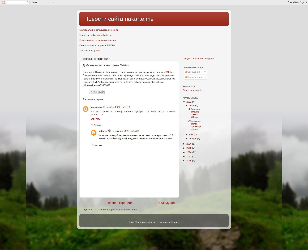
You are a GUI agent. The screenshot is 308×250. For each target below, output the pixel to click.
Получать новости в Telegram (198, 58)
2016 (189, 160)
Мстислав (96, 107)
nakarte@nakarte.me (101, 35)
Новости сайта (104, 19)
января (193, 138)
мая (191, 134)
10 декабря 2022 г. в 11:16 (116, 107)
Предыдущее (166, 202)
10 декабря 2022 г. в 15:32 (125, 131)
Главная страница (120, 202)
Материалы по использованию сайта (98, 30)
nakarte (102, 131)
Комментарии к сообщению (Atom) (119, 209)
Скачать (83, 45)
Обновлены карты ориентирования (194, 125)
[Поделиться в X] (96, 92)
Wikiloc (169, 72)
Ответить (95, 119)
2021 (189, 102)
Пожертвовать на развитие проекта (97, 40)
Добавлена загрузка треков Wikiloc (194, 113)
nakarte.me (139, 19)
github (97, 50)
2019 (189, 148)
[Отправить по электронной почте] (90, 92)
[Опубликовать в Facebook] (100, 92)
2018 (189, 152)
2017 (189, 156)
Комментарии (194, 77)
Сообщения (193, 72)
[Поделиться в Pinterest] (103, 92)
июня (192, 105)
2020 (189, 144)
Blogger (175, 222)
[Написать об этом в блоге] (93, 92)
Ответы (98, 125)
